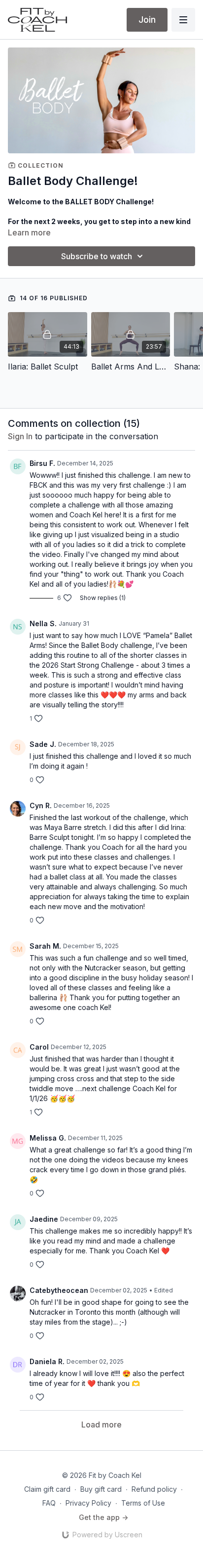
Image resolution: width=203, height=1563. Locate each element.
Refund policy (154, 1489)
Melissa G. (48, 1138)
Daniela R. (47, 1361)
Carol (39, 1047)
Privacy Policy (88, 1503)
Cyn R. (41, 805)
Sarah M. (45, 946)
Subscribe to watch (96, 256)
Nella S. (43, 623)
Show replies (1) (103, 597)
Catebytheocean (59, 1290)
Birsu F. (42, 463)
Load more (101, 1424)
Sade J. (43, 744)
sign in (20, 436)
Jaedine (44, 1219)
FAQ (49, 1503)
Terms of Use (143, 1503)
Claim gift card (47, 1489)
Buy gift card (101, 1489)
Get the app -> (103, 1517)
